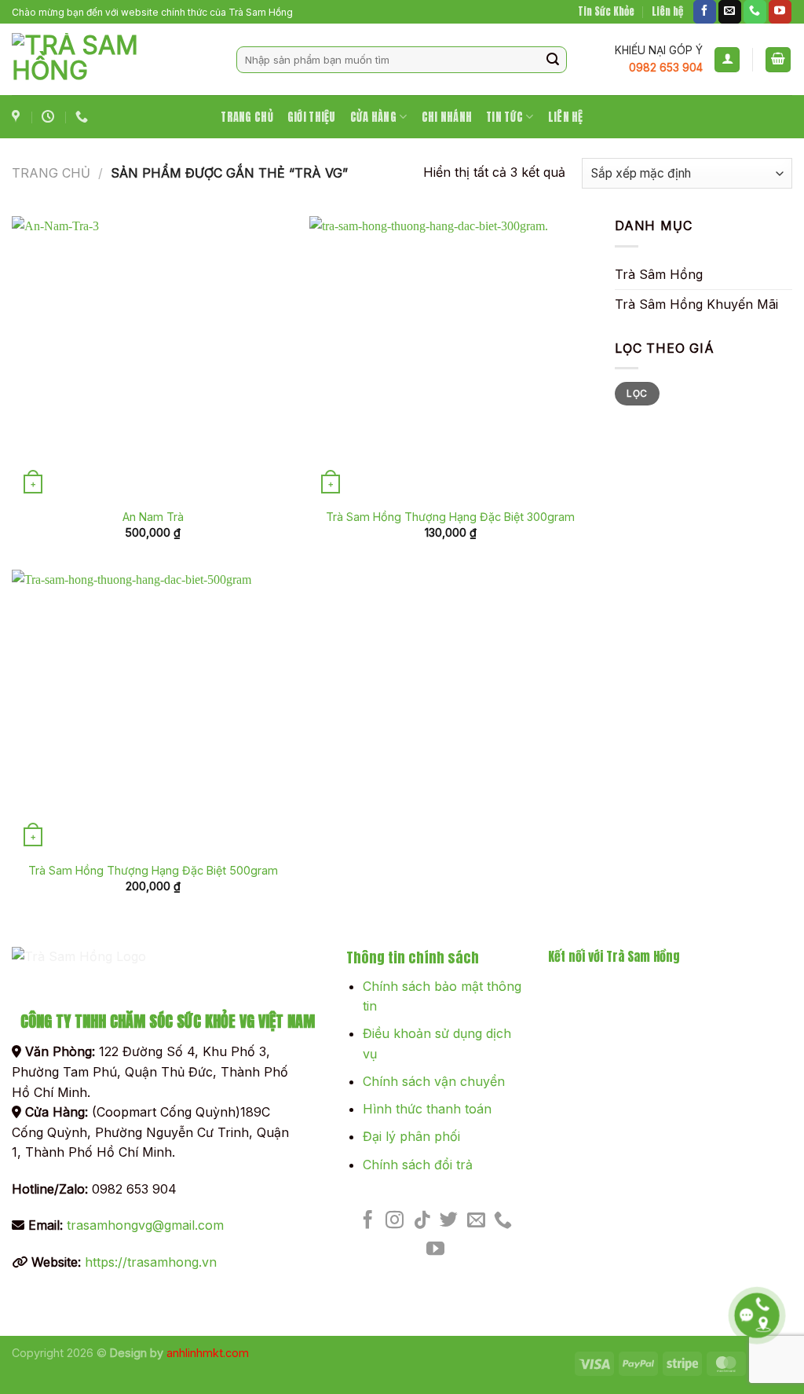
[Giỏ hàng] (778, 60)
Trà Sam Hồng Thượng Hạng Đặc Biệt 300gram (450, 516)
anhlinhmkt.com (207, 1352)
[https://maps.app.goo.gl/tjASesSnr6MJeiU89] (18, 116)
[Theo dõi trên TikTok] (422, 1221)
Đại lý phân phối (411, 1136)
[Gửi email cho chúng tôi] (729, 12)
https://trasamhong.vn (151, 1262)
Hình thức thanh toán (427, 1109)
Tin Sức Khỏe (606, 11)
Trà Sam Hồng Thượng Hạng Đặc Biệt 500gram (153, 870)
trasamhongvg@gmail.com (145, 1225)
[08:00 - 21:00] (50, 116)
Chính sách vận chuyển (434, 1081)
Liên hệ (667, 11)
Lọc (637, 393)
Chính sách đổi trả (418, 1164)
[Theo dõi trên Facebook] (704, 12)
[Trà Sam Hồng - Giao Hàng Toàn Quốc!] (112, 59)
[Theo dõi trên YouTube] (780, 12)
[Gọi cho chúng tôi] (755, 12)
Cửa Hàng (373, 117)
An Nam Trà (153, 516)
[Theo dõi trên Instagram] (395, 1221)
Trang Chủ (247, 117)
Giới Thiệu (311, 117)
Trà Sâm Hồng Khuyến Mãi (696, 304)
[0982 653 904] (83, 116)
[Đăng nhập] (727, 60)
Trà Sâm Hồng (659, 274)
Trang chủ (51, 173)
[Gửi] (552, 59)
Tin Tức (504, 117)
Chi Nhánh (447, 117)
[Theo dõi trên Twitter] (449, 1221)
